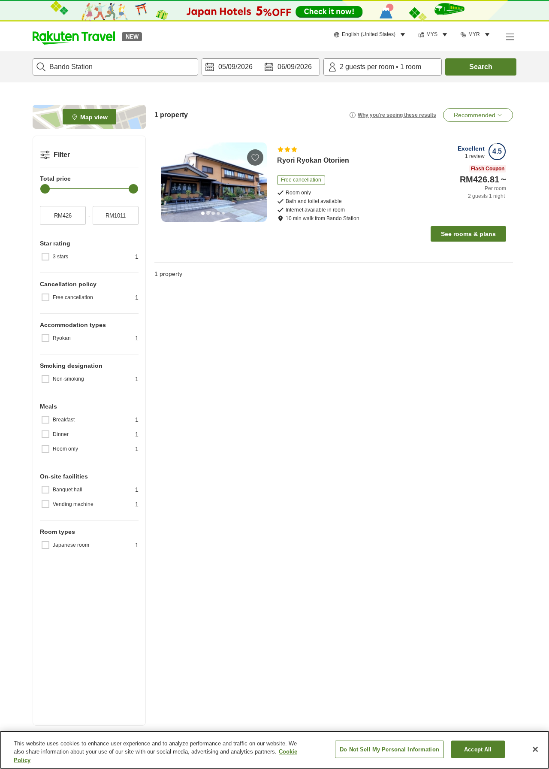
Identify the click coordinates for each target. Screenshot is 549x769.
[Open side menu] (509, 36)
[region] (274, 750)
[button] (74, 36)
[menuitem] (371, 35)
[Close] (535, 749)
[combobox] (115, 67)
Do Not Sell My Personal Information (389, 749)
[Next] (257, 182)
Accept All (478, 749)
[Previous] (171, 182)
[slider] (45, 189)
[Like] (255, 157)
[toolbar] (261, 67)
